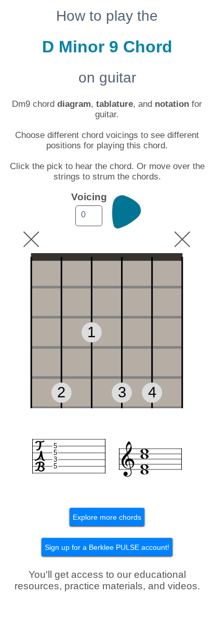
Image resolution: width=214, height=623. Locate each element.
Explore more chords (107, 517)
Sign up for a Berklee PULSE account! (107, 547)
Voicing (89, 196)
